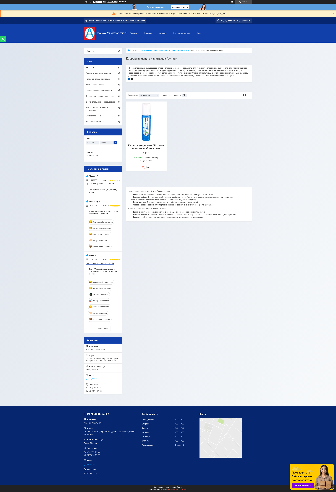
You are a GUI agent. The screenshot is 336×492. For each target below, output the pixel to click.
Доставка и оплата (181, 33)
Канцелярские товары (95, 85)
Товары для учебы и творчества (100, 96)
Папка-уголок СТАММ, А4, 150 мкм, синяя (103, 191)
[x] (132, 80)
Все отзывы (103, 328)
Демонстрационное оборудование (101, 102)
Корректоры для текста (179, 50)
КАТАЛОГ (90, 67)
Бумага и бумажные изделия (98, 73)
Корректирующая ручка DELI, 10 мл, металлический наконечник (146, 146)
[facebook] (129, 80)
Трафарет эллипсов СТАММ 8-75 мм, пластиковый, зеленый (103, 212)
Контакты (148, 33)
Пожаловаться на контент (177, 489)
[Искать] (119, 51)
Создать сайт (112, 2)
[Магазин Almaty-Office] (89, 33)
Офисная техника (93, 116)
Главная (133, 33)
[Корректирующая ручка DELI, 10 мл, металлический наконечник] (146, 121)
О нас (199, 33)
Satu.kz (179, 487)
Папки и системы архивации (98, 79)
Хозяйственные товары (96, 122)
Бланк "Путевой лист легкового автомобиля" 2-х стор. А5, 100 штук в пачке (103, 271)
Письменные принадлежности (154, 50)
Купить (148, 167)
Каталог (162, 33)
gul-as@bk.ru (91, 379)
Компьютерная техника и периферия (97, 108)
